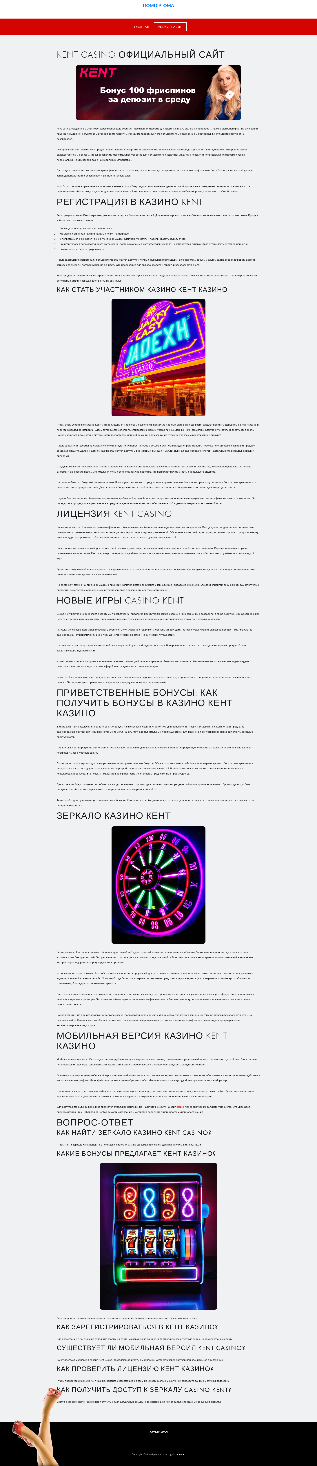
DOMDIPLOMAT (158, 5)
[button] (170, 26)
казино (180, 1106)
